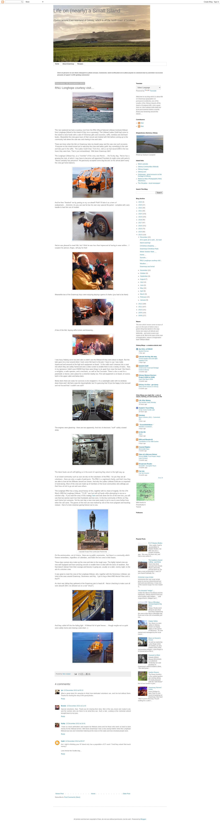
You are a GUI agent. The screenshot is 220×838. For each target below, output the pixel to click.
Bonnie (63, 706)
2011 (140, 307)
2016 (140, 226)
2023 (140, 205)
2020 (140, 214)
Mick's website (143, 164)
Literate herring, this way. (148, 357)
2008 (140, 315)
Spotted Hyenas (144, 351)
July (141, 282)
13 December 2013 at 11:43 (76, 706)
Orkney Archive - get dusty (148, 385)
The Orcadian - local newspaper (149, 183)
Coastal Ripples (144, 447)
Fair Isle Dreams (144, 473)
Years (140, 434)
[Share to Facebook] (87, 674)
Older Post (126, 794)
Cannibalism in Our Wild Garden (149, 441)
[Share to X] (84, 674)
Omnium (142, 415)
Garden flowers (153, 672)
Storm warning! (145, 243)
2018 (140, 220)
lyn (62, 690)
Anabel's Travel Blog (146, 408)
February (143, 297)
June (142, 285)
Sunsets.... (143, 258)
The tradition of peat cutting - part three (155, 561)
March (142, 294)
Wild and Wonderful (146, 439)
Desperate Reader (145, 464)
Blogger (143, 819)
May (141, 288)
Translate (153, 91)
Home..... (143, 255)
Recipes (80, 64)
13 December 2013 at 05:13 (73, 690)
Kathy (63, 723)
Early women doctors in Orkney (148, 386)
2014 (140, 232)
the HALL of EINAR (146, 349)
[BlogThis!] (82, 674)
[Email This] (79, 674)
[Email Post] (75, 674)
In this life (142, 432)
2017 (140, 223)
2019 (140, 217)
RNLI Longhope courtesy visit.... (151, 260)
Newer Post (60, 794)
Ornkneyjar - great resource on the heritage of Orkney (150, 175)
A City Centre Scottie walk (147, 410)
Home (57, 64)
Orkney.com (142, 172)
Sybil (63, 741)
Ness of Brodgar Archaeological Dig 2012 (155, 604)
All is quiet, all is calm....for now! (151, 240)
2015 (140, 229)
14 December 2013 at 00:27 (75, 741)
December (144, 237)
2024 (140, 202)
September (144, 276)
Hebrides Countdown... (146, 426)
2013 (140, 235)
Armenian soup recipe (145, 577)
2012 (140, 304)
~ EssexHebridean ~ (146, 425)
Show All (160, 477)
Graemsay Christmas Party (149, 249)
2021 (140, 211)
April (142, 291)
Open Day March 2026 (146, 379)
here (94, 495)
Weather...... (144, 264)
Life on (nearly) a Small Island (86, 10)
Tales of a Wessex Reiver (148, 454)
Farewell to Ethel (154, 655)
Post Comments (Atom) (72, 797)
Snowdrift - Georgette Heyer (147, 466)
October (143, 273)
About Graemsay (68, 64)
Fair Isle (142, 471)
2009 (140, 313)
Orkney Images (143, 169)
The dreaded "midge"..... (146, 591)
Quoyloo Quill (143, 366)
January (143, 300)
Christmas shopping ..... (148, 246)
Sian (142, 123)
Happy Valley (153, 621)
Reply (63, 699)
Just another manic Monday (147, 402)
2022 (140, 208)
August (142, 279)
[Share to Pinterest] (89, 674)
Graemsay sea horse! (147, 266)
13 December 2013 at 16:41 (75, 723)
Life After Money (145, 400)
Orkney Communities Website (148, 167)
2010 (140, 310)
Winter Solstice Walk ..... (148, 252)
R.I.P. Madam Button (155, 543)
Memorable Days (144, 449)
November (144, 270)
